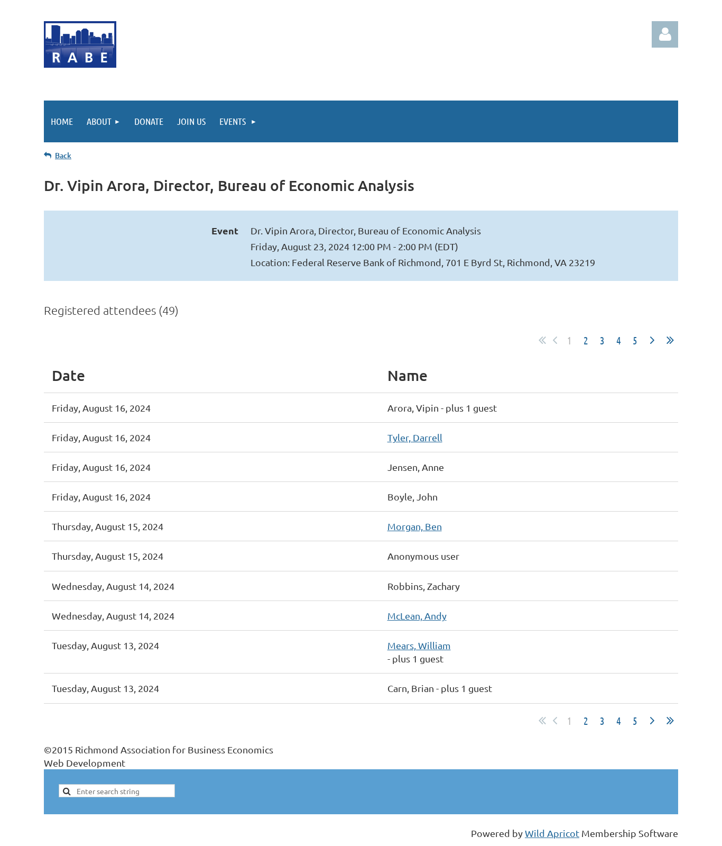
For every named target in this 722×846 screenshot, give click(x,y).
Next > (652, 340)
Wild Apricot (552, 833)
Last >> (670, 340)
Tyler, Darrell (414, 437)
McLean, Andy (417, 615)
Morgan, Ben (414, 526)
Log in (665, 34)
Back (63, 155)
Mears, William (419, 645)
